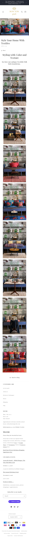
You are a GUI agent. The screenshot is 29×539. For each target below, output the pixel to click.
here (15, 442)
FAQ (4, 405)
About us (5, 391)
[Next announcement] (26, 2)
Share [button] (4, 50)
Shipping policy (23, 533)
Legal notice (10, 535)
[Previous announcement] (3, 2)
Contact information (18, 535)
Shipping (5, 402)
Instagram (12, 445)
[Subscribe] (24, 496)
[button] (3, 12)
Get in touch (6, 388)
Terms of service (14, 533)
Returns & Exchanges (8, 395)
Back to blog (15, 377)
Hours (4, 398)
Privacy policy (7, 533)
